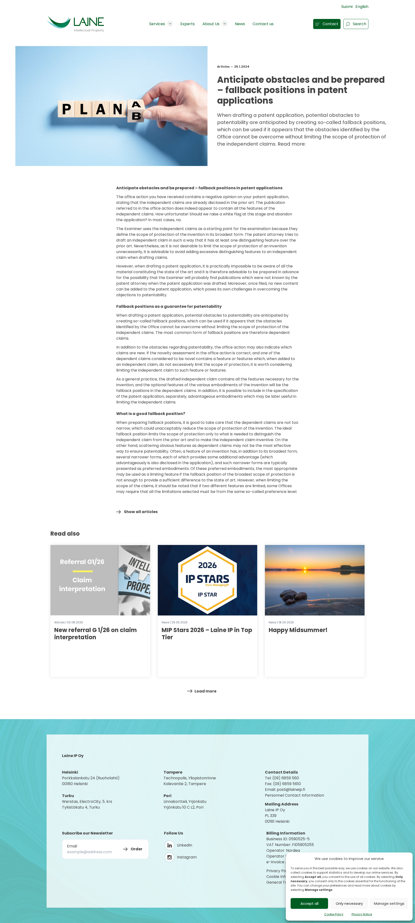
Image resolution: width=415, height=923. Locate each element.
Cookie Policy (333, 914)
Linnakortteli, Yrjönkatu (185, 801)
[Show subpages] (170, 24)
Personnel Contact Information (294, 795)
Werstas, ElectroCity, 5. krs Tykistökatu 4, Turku (87, 804)
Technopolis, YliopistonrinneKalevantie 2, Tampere (190, 781)
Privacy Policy (279, 871)
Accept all (309, 903)
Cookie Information (284, 876)
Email (72, 846)
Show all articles (141, 512)
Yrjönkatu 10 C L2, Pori (183, 807)
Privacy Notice (362, 914)
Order (136, 849)
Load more (205, 691)
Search (359, 24)
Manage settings (389, 903)
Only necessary (349, 903)
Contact (330, 24)
